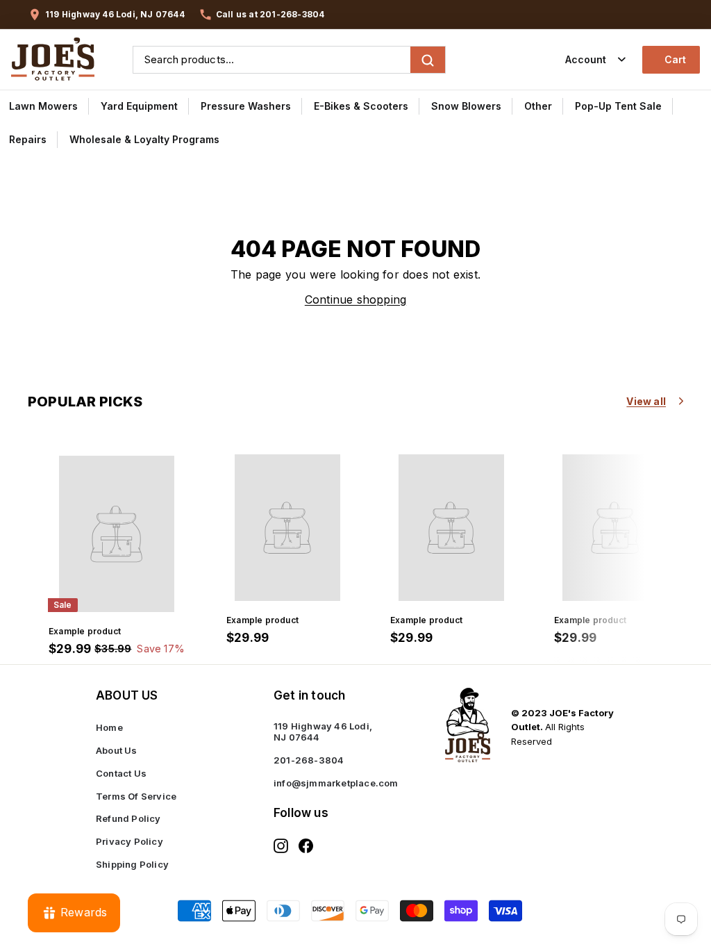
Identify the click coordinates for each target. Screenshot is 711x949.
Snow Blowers (466, 106)
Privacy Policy (129, 841)
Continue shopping (355, 299)
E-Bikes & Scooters (361, 106)
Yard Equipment (139, 106)
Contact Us (121, 773)
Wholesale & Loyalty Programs (144, 139)
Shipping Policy (132, 864)
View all (646, 401)
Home (109, 727)
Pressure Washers (246, 106)
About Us (116, 750)
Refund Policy (128, 818)
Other (538, 106)
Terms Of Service (136, 796)
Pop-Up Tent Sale (618, 106)
